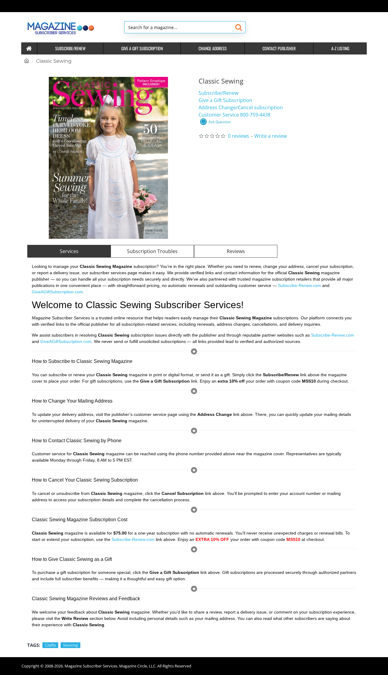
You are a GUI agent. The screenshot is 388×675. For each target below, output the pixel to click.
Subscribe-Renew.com (299, 285)
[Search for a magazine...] (238, 27)
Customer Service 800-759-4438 (234, 114)
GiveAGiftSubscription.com (57, 291)
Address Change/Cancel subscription (241, 107)
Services (69, 251)
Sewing (70, 645)
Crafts (50, 645)
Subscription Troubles (152, 251)
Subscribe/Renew (218, 93)
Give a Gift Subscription (225, 100)
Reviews (236, 251)
